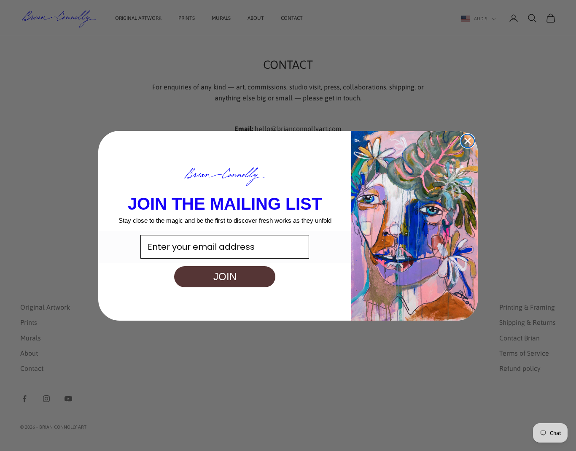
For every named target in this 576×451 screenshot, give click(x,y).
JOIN (225, 276)
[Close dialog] (467, 141)
